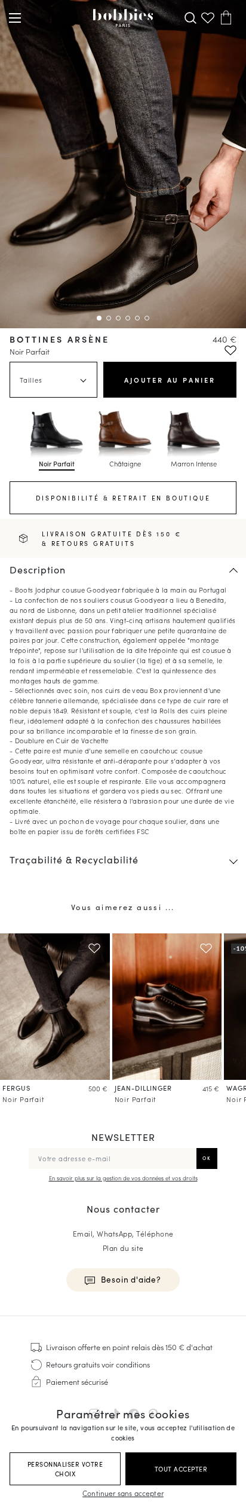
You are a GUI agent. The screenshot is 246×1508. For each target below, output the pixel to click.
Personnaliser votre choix (65, 1469)
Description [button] (38, 569)
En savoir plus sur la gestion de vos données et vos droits (123, 1178)
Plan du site (123, 1248)
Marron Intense (194, 463)
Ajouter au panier (170, 379)
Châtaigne (125, 463)
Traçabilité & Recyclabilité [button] (74, 859)
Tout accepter (181, 1468)
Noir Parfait (57, 463)
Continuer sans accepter (123, 1493)
